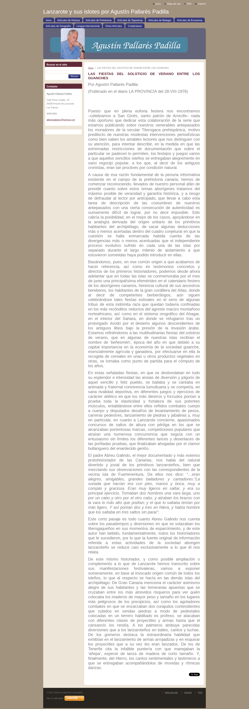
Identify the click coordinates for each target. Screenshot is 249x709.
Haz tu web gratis (55, 698)
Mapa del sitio (174, 4)
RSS (189, 4)
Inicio (158, 4)
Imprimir (202, 4)
